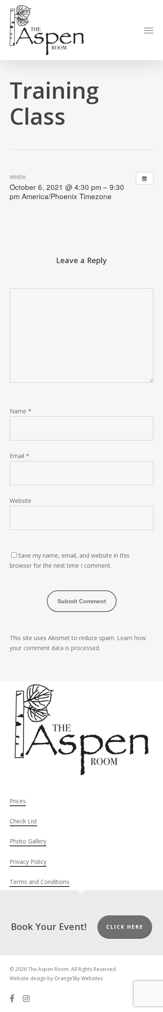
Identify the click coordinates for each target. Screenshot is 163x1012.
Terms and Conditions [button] (39, 882)
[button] (148, 30)
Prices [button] (18, 801)
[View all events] (144, 178)
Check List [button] (23, 821)
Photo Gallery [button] (28, 841)
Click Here (124, 926)
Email (19, 456)
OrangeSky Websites (78, 978)
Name (20, 411)
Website (20, 501)
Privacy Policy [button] (28, 862)
